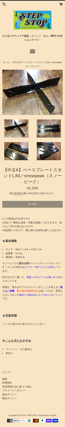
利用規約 (7, 382)
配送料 (18, 193)
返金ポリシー (9, 394)
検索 (4, 378)
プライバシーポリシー (14, 390)
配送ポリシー (9, 398)
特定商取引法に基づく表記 (16, 386)
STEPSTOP (32, 415)
